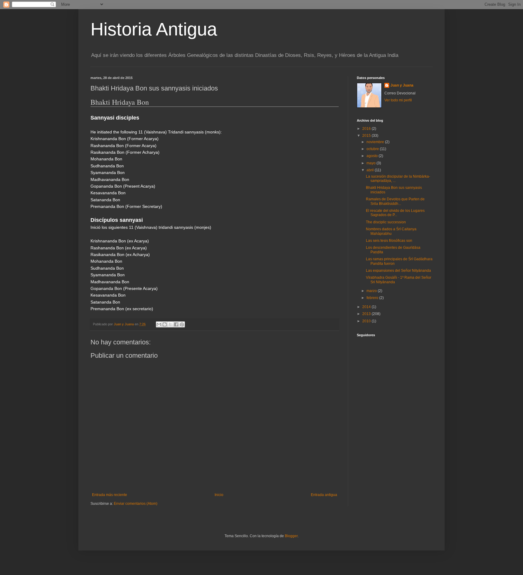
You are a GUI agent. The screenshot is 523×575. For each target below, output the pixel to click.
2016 (367, 128)
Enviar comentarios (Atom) (135, 503)
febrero (373, 298)
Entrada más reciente (109, 495)
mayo (372, 163)
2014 (367, 307)
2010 (367, 321)
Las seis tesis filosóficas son (389, 240)
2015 (367, 135)
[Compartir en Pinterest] (182, 324)
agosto (373, 156)
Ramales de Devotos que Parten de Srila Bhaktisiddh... (395, 201)
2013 (367, 314)
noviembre (376, 142)
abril (371, 170)
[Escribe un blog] (165, 324)
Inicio (219, 495)
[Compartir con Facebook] (176, 324)
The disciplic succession (386, 222)
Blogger (291, 536)
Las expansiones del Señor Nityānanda (398, 270)
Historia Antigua (153, 29)
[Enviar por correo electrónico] (159, 324)
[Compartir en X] (170, 324)
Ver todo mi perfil (398, 100)
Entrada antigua (324, 495)
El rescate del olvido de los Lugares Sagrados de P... (395, 213)
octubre (373, 149)
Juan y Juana (401, 85)
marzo (372, 291)
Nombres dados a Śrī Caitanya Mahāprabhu (391, 231)
